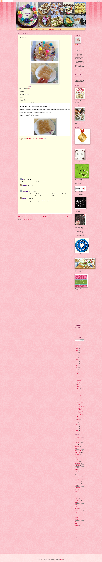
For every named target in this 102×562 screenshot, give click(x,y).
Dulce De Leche (78, 493)
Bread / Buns (77, 439)
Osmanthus (77, 525)
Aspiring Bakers (78, 452)
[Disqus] (44, 158)
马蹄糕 (78, 404)
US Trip (76, 534)
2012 (77, 424)
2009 (77, 430)
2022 (77, 355)
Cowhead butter (78, 442)
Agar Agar (77, 508)
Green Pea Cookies (80, 402)
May (78, 388)
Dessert (23, 139)
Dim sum (76, 496)
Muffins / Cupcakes (78, 450)
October (79, 378)
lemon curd (77, 527)
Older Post (69, 216)
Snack (76, 478)
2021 (77, 357)
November (79, 376)
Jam (75, 529)
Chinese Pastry (77, 481)
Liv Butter (77, 446)
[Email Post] (45, 138)
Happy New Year (80, 416)
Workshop (77, 495)
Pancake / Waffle (78, 479)
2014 (77, 372)
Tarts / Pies (77, 459)
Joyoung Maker (77, 463)
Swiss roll (76, 456)
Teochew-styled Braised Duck (79, 531)
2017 (77, 365)
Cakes (76, 441)
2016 (77, 367)
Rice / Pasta (77, 489)
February (79, 395)
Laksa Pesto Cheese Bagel (80, 399)
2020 (77, 359)
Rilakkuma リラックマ (80, 412)
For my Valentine (80, 406)
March (78, 393)
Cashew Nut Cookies (79, 409)
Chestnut (76, 514)
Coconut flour (77, 487)
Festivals (76, 517)
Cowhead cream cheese (79, 473)
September (79, 380)
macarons (76, 469)
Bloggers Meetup (78, 512)
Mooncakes (77, 523)
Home (21, 29)
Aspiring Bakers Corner (54, 29)
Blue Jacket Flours (78, 437)
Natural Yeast (77, 483)
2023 (77, 352)
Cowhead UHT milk (78, 510)
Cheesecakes (77, 454)
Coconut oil (77, 461)
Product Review (78, 500)
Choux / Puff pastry (78, 476)
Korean (76, 506)
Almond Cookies (80, 414)
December (79, 373)
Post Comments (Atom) (27, 219)
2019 (77, 361)
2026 (77, 346)
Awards (76, 491)
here (28, 88)
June (78, 386)
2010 (77, 428)
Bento (76, 504)
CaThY (77, 44)
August (78, 382)
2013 (77, 422)
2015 (77, 369)
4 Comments (40, 138)
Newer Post (21, 216)
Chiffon (76, 458)
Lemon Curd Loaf (80, 396)
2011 (77, 426)
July (78, 384)
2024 (77, 350)
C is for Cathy (29, 29)
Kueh (76, 485)
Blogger (61, 559)
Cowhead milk (77, 465)
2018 (77, 363)
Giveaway (76, 519)
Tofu (75, 521)
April (78, 390)
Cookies (76, 444)
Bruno (76, 471)
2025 (77, 348)
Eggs (75, 515)
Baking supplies (40, 29)
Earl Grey (76, 498)
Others (76, 467)
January (78, 419)
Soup (76, 502)
